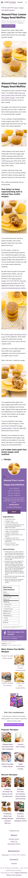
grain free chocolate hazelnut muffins (13, 288)
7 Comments (20, 22)
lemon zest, (9, 161)
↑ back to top (14, 830)
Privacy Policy (14, 839)
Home (16, 8)
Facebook (14, 638)
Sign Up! (5, 855)
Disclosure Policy (14, 844)
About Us (14, 841)
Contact (14, 863)
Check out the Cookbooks (14, 724)
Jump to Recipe (9, 26)
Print (14, 512)
